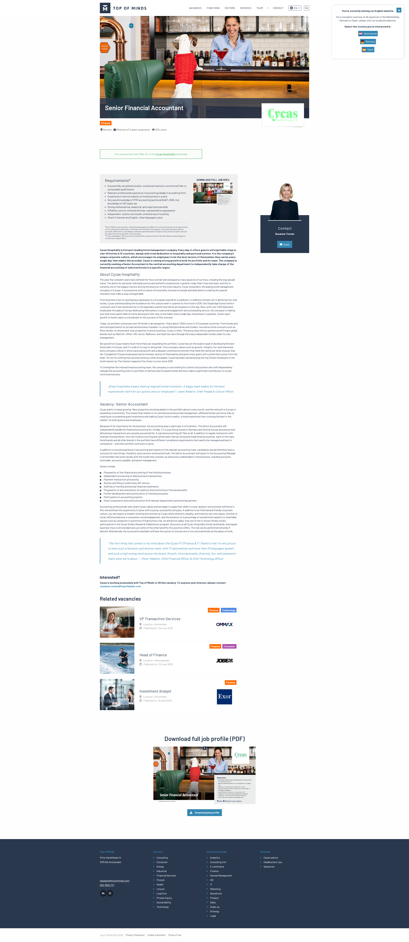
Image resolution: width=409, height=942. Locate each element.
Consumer (162, 862)
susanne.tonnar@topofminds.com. (120, 586)
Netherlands (370, 33)
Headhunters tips (273, 862)
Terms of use (174, 935)
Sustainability (164, 902)
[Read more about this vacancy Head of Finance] (169, 658)
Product (214, 897)
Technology (163, 906)
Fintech (161, 879)
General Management (221, 875)
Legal (213, 915)
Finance (214, 870)
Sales (213, 902)
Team (259, 7)
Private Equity (164, 897)
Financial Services (166, 875)
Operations (216, 893)
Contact (278, 7)
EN (295, 7)
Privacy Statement (135, 935)
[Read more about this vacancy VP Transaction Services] (169, 622)
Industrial (161, 870)
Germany (370, 41)
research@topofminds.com (114, 880)
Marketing (215, 888)
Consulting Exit (218, 862)
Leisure (161, 888)
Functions (213, 7)
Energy (160, 866)
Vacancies (195, 7)
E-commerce (217, 866)
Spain (370, 49)
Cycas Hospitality (165, 154)
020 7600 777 (107, 885)
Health (160, 884)
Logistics (162, 893)
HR (211, 879)
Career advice (271, 857)
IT (211, 884)
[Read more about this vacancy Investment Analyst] (169, 694)
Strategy (214, 911)
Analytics (215, 857)
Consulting (162, 857)
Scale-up (215, 906)
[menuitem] (195, 8)
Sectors (230, 7)
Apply (287, 244)
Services (245, 7)
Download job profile (207, 812)
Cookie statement (156, 935)
